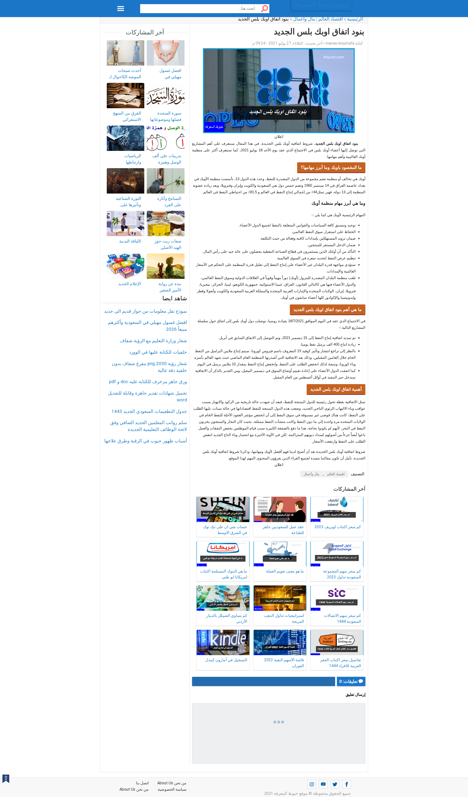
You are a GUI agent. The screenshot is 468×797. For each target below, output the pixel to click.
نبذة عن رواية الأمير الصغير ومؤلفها (169, 290)
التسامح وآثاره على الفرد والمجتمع (169, 204)
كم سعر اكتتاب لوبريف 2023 (338, 527)
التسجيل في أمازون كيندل (226, 660)
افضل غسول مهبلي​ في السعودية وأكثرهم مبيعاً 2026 (166, 80)
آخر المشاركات (145, 32)
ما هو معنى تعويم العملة (285, 571)
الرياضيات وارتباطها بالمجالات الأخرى (126, 162)
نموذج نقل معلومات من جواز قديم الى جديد (145, 311)
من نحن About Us (134, 789)
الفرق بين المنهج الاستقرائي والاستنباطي (127, 119)
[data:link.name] (346, 784)
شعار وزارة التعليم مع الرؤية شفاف (153, 340)
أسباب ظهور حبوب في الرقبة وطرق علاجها (145, 441)
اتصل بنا (142, 783)
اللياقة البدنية (130, 241)
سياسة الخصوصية (172, 789)
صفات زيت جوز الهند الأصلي (168, 244)
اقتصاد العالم (336, 474)
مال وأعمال (311, 474)
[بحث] (262, 8)
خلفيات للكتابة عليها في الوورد (158, 352)
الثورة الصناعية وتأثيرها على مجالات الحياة (128, 204)
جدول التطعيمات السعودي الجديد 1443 (149, 411)
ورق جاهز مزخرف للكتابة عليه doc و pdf (148, 381)
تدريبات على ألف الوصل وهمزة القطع (166, 162)
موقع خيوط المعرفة (321, 5)
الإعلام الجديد (129, 283)
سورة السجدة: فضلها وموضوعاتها (165, 116)
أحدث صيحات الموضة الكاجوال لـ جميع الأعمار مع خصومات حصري (125, 80)
